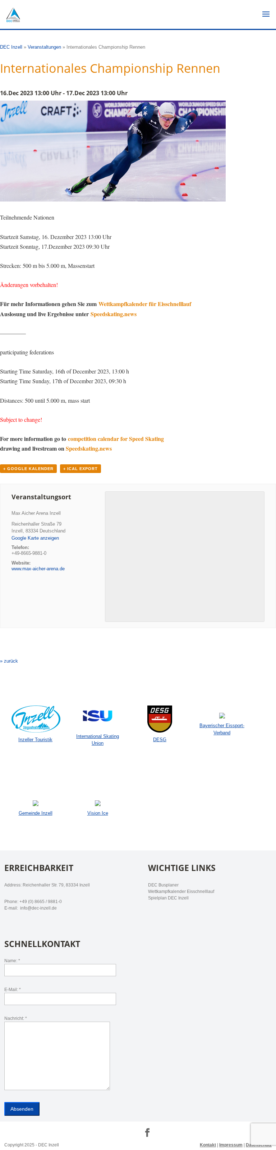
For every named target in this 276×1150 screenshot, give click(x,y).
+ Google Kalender (28, 468)
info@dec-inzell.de (38, 908)
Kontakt (208, 1144)
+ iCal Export (80, 468)
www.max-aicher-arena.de (38, 568)
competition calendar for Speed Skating (116, 438)
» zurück (9, 661)
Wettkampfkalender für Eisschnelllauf (144, 304)
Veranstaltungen (44, 47)
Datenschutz (259, 1144)
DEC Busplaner (163, 885)
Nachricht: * (15, 1018)
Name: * (12, 960)
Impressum (231, 1144)
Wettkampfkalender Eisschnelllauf (181, 891)
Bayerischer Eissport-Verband (221, 729)
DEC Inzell (11, 47)
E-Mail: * (12, 989)
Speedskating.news (113, 314)
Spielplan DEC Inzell (168, 898)
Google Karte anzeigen (35, 538)
